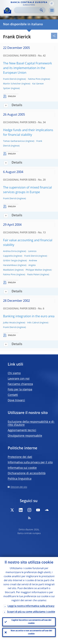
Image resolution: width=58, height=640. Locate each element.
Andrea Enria (10, 251)
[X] (12, 510)
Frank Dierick (10, 79)
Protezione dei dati (20, 457)
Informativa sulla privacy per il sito (30, 462)
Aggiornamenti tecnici (22, 430)
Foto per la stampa (20, 389)
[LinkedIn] (20, 510)
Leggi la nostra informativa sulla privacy (31, 606)
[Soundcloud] (46, 510)
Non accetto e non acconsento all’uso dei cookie (31, 632)
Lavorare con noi (19, 378)
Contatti (13, 395)
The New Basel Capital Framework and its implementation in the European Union (27, 68)
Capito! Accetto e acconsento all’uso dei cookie (31, 621)
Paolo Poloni (33, 275)
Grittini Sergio (10, 261)
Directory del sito (19, 487)
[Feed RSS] (29, 518)
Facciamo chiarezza (20, 384)
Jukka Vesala (9, 323)
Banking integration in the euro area (28, 316)
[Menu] (52, 10)
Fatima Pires (34, 79)
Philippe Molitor (34, 270)
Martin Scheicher (12, 84)
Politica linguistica (19, 478)
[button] (51, 3)
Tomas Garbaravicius (14, 141)
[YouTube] (38, 510)
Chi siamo (14, 373)
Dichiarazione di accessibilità (26, 473)
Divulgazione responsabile (25, 435)
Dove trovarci (16, 400)
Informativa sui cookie (22, 468)
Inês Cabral (33, 323)
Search (41, 10)
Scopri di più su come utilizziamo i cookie (31, 612)
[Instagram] (29, 510)
